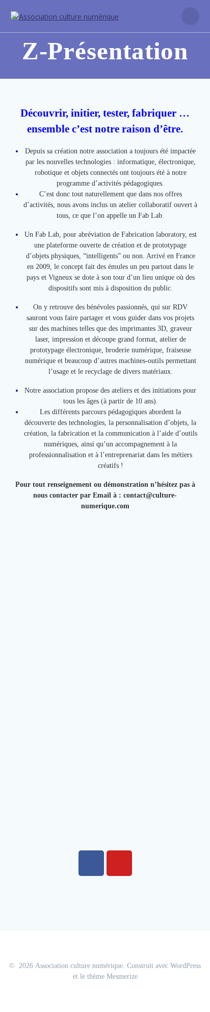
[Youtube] (119, 863)
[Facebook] (91, 863)
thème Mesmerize (112, 976)
